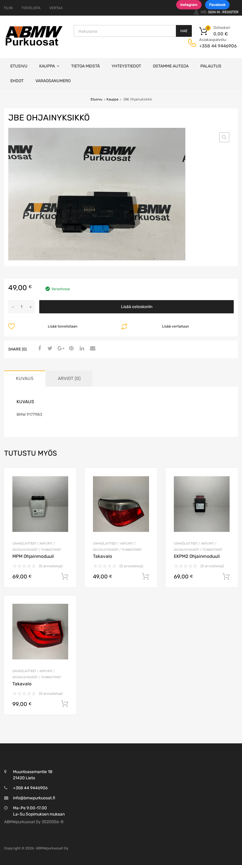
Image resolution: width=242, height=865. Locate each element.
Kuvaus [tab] (24, 378)
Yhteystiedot (126, 66)
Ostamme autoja (171, 66)
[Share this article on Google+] (60, 349)
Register (230, 12)
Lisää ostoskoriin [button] (64, 576)
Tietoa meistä (85, 66)
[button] (224, 137)
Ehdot (17, 80)
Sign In (214, 12)
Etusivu (18, 66)
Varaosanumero (53, 80)
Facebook (217, 5)
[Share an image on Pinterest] (70, 349)
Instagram (188, 5)
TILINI (8, 8)
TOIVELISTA (31, 8)
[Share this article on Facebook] (38, 349)
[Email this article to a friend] (92, 349)
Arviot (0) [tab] (69, 378)
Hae (183, 31)
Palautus (210, 66)
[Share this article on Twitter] (49, 349)
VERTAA (56, 8)
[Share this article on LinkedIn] (81, 349)
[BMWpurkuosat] (33, 45)
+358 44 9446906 (213, 46)
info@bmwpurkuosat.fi (34, 798)
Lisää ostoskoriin (136, 306)
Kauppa (47, 66)
